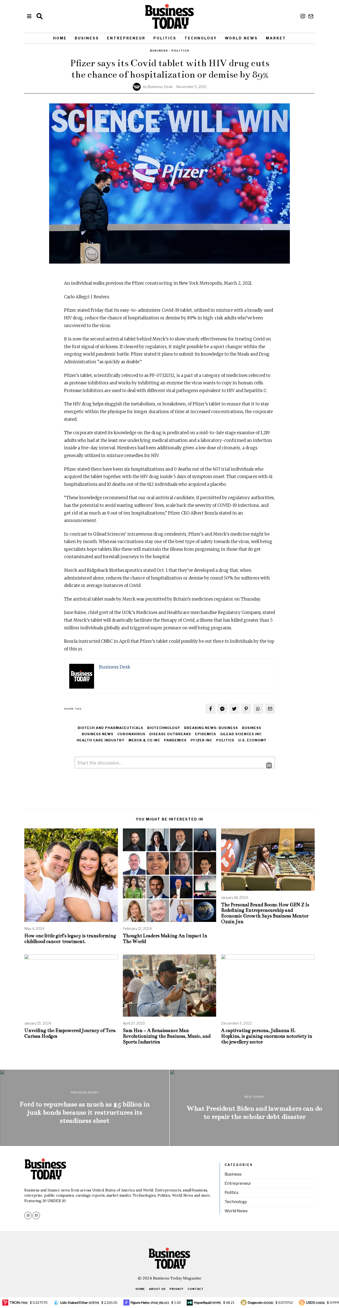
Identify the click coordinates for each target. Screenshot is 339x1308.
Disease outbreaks (170, 734)
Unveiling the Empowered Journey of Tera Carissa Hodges (70, 1033)
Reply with (265, 765)
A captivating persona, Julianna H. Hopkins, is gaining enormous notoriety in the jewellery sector (266, 1036)
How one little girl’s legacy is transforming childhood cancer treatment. (70, 938)
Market (276, 38)
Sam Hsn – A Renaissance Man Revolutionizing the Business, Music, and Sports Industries (166, 1036)
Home (60, 38)
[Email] (311, 16)
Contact (196, 1289)
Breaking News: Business (211, 728)
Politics (164, 38)
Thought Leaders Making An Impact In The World (165, 938)
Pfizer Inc (201, 740)
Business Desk (160, 87)
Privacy (177, 1289)
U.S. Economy (252, 740)
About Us (157, 1289)
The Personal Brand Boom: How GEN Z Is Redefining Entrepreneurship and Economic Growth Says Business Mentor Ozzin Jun (265, 913)
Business (87, 38)
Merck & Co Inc (144, 740)
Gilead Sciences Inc (241, 734)
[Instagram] (302, 16)
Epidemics (205, 734)
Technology (200, 38)
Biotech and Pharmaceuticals (110, 728)
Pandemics (175, 740)
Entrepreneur (126, 38)
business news (97, 734)
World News (241, 38)
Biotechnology (163, 728)
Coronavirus (131, 734)
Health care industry (101, 740)
